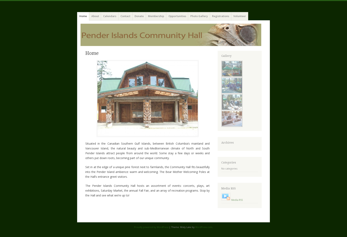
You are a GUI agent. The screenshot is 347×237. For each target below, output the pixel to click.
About (95, 16)
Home (83, 16)
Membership (156, 16)
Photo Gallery (199, 16)
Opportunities (177, 16)
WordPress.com (203, 227)
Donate (139, 16)
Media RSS (237, 200)
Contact (125, 16)
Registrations (220, 16)
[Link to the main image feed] (226, 200)
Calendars (109, 16)
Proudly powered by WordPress (151, 227)
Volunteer (239, 16)
